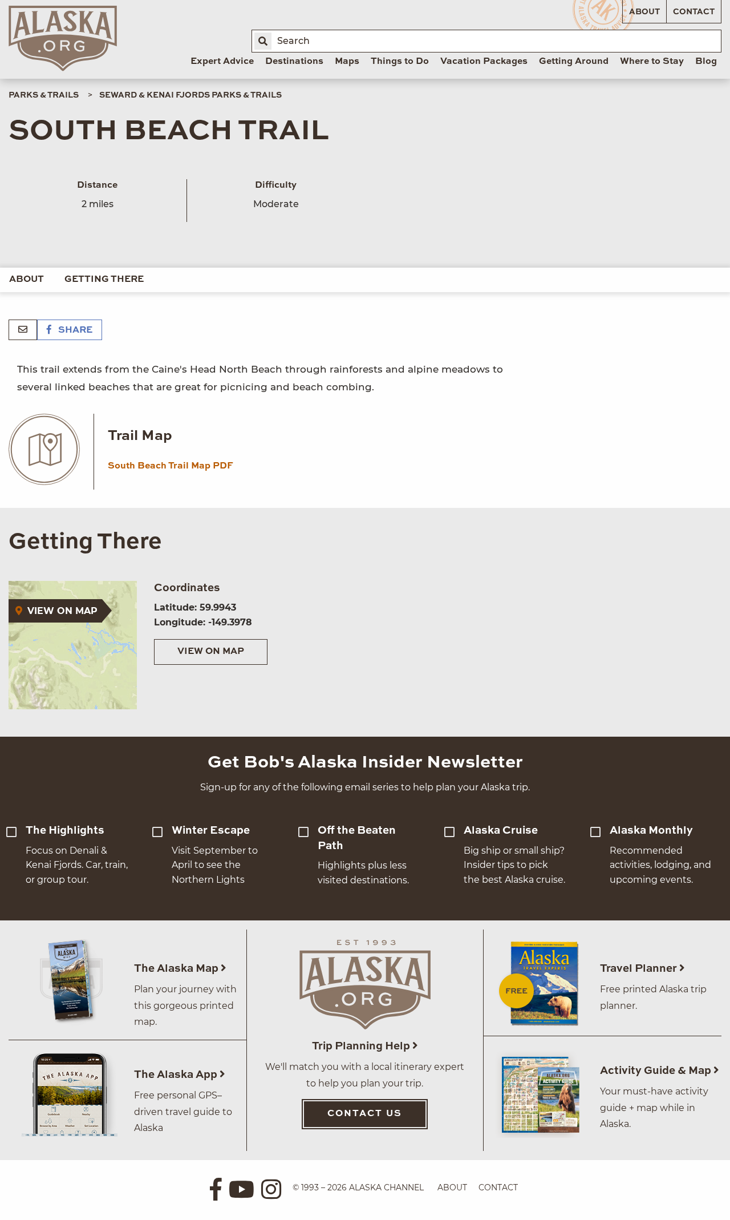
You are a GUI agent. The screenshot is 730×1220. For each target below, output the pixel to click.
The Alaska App (177, 1074)
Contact (694, 12)
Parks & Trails (44, 95)
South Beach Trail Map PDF (170, 466)
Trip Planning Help (362, 1046)
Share (74, 330)
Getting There (104, 279)
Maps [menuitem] (347, 61)
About (644, 12)
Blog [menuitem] (706, 61)
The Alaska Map (177, 968)
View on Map (210, 651)
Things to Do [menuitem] (400, 61)
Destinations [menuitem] (294, 61)
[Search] (262, 41)
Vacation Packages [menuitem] (484, 61)
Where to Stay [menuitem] (652, 61)
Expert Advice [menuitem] (222, 61)
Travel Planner (639, 968)
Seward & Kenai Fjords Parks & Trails (190, 95)
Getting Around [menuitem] (574, 61)
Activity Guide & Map (656, 1070)
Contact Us (364, 1113)
